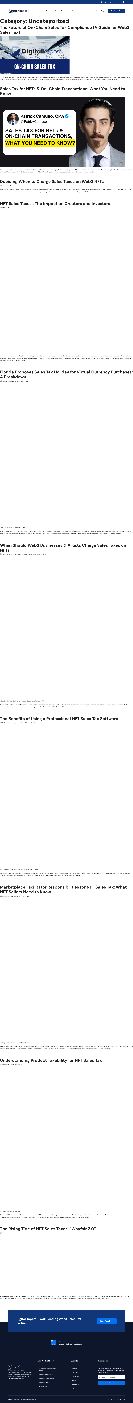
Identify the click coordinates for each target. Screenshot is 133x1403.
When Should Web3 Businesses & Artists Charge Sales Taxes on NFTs (63, 548)
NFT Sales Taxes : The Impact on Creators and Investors (55, 203)
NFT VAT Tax (64, 200)
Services (74, 11)
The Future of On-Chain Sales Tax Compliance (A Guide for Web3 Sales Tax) (64, 30)
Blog (102, 11)
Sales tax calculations (46, 1374)
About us (75, 1372)
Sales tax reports (44, 1382)
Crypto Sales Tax (30, 198)
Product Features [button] (61, 11)
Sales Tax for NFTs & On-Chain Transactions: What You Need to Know (62, 91)
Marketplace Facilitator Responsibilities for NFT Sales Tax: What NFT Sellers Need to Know (63, 889)
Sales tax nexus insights (46, 1378)
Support (74, 1380)
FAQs (73, 1388)
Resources (84, 11)
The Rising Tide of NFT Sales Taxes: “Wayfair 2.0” (48, 1229)
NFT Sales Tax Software (51, 200)
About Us (49, 11)
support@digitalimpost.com (70, 1344)
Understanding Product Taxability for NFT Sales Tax (51, 1060)
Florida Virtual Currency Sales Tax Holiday (21, 200)
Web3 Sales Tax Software (101, 200)
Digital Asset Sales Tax (84, 198)
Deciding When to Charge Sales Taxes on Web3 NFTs (52, 181)
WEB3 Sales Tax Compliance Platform (47, 1369)
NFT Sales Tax (39, 200)
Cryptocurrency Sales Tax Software (65, 198)
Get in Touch (105, 1321)
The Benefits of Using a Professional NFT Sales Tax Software (59, 718)
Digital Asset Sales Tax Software (102, 198)
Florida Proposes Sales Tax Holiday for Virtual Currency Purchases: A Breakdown (66, 374)
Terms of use (121, 1399)
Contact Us (94, 11)
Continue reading (113, 79)
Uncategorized (14, 85)
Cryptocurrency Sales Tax (45, 198)
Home (41, 11)
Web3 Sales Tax (88, 200)
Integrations (43, 1386)
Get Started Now (116, 11)
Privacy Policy (112, 1399)
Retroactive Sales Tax (75, 200)
